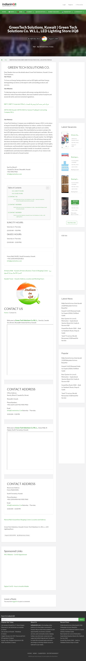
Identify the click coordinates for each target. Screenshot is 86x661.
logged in (15, 601)
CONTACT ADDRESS (15, 204)
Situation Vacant (75, 140)
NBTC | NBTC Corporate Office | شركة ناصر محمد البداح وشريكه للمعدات (26, 104)
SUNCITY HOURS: (19, 191)
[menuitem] (4, 11)
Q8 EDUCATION (40, 12)
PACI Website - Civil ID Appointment (15, 554)
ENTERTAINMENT (53, 653)
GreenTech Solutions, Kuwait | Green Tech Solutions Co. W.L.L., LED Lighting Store (30, 216)
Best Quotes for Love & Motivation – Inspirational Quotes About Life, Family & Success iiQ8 (72, 636)
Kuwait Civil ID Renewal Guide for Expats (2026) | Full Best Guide (70, 313)
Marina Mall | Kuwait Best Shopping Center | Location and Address (25, 520)
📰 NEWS (11, 12)
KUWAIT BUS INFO (53, 12)
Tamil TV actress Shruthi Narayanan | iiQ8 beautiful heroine (69, 338)
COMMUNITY (78, 12)
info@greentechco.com (14, 174)
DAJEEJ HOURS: (19, 193)
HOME (4, 12)
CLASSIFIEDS (42, 653)
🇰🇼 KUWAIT (28, 12)
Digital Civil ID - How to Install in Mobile (16, 586)
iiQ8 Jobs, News (35, 39)
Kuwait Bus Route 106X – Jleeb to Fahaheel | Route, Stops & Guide (71, 330)
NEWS (35, 653)
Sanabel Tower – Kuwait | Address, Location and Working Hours (24, 279)
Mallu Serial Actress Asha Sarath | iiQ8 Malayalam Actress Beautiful (71, 305)
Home (6, 313)
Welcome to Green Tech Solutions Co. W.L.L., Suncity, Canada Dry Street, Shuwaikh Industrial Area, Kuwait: (30, 200)
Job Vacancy (74, 138)
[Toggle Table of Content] (47, 188)
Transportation (74, 205)
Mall (34, 47)
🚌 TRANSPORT (66, 12)
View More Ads (72, 222)
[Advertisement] (49, 4)
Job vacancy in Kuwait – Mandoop (11, 631)
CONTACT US (13, 196)
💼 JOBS (19, 12)
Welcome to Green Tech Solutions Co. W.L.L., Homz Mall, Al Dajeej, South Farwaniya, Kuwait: (31, 208)
